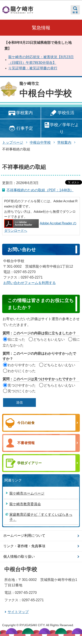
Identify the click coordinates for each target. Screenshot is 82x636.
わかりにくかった (22, 371)
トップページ (12, 142)
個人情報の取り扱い (19, 556)
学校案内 (24, 112)
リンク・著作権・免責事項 (24, 546)
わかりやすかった (22, 365)
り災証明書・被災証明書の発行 (32, 68)
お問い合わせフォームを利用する (29, 283)
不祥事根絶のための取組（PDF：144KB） (40, 190)
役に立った (16, 339)
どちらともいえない (49, 339)
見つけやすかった (22, 385)
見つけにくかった (22, 391)
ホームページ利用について (24, 535)
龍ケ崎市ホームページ (26, 493)
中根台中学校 (45, 93)
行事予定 (24, 128)
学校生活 (66, 112)
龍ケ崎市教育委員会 (25, 504)
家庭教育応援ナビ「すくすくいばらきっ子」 (40, 517)
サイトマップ (18, 612)
